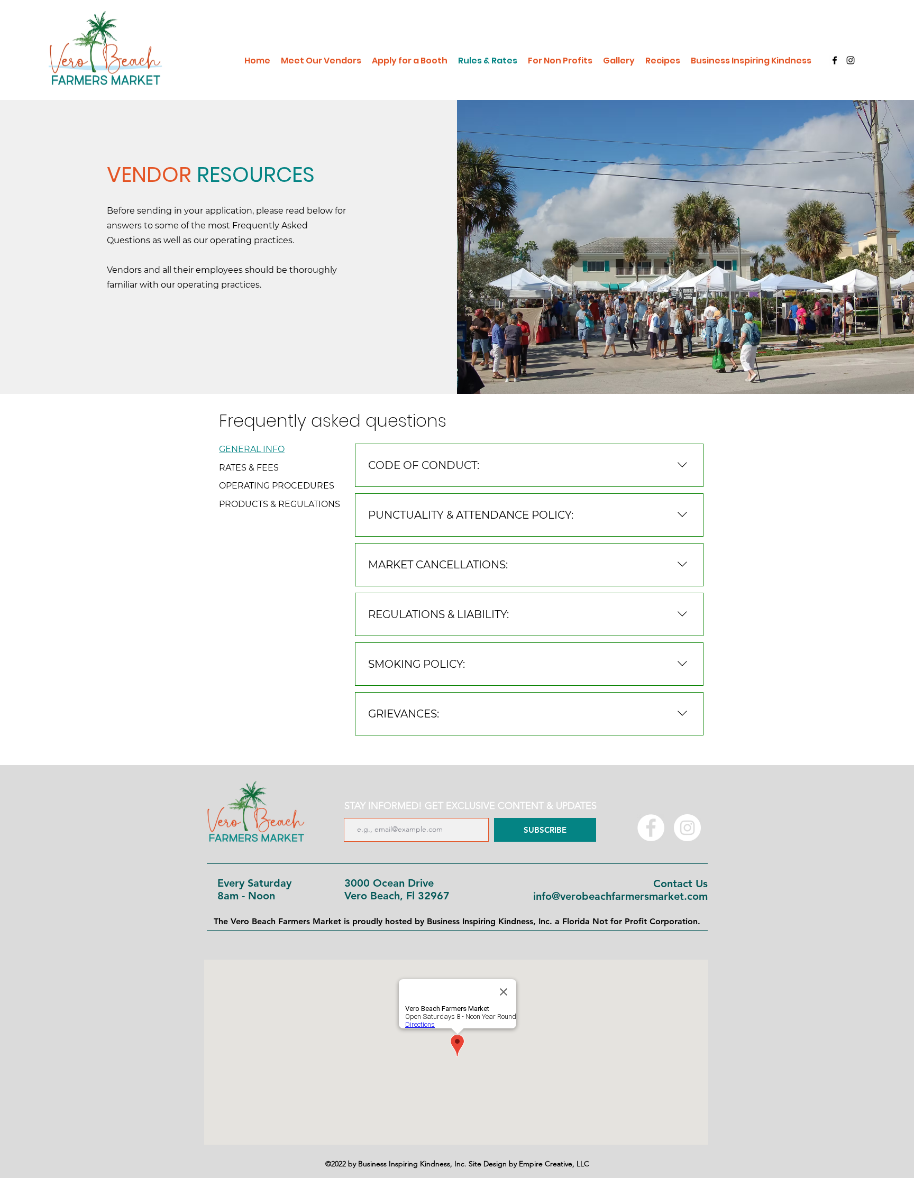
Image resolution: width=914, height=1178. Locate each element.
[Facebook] (834, 60)
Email (348, 811)
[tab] (279, 449)
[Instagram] (850, 60)
